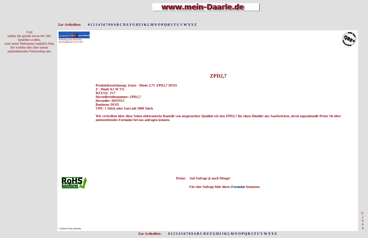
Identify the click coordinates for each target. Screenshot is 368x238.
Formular (238, 187)
